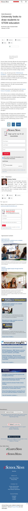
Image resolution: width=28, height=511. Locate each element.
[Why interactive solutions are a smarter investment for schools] (14, 259)
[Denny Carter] (4, 184)
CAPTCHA (5, 161)
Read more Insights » (8, 362)
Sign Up (4, 225)
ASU (2, 73)
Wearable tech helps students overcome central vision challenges (12, 321)
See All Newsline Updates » (9, 395)
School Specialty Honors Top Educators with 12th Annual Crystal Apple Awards (13, 379)
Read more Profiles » (8, 336)
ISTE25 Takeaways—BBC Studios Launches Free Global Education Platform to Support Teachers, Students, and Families (13, 351)
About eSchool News (14, 478)
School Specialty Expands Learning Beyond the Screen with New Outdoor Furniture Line (13, 391)
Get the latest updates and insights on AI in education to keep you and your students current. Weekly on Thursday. (14, 440)
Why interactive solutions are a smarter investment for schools (12, 304)
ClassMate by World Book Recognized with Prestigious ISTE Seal (13, 375)
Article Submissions (14, 487)
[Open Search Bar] (22, 1)
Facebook (14, 496)
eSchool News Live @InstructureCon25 (12, 347)
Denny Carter (12, 179)
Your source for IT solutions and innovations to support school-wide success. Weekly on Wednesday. (14, 428)
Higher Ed (4, 202)
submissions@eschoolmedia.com (9, 206)
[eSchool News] (5, 1)
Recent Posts (8, 176)
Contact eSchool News (14, 486)
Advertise (14, 471)
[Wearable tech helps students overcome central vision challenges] (7, 329)
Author (2, 176)
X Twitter (14, 497)
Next (18, 124)
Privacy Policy (4, 171)
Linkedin (14, 499)
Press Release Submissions (14, 489)
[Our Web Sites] (14, 449)
